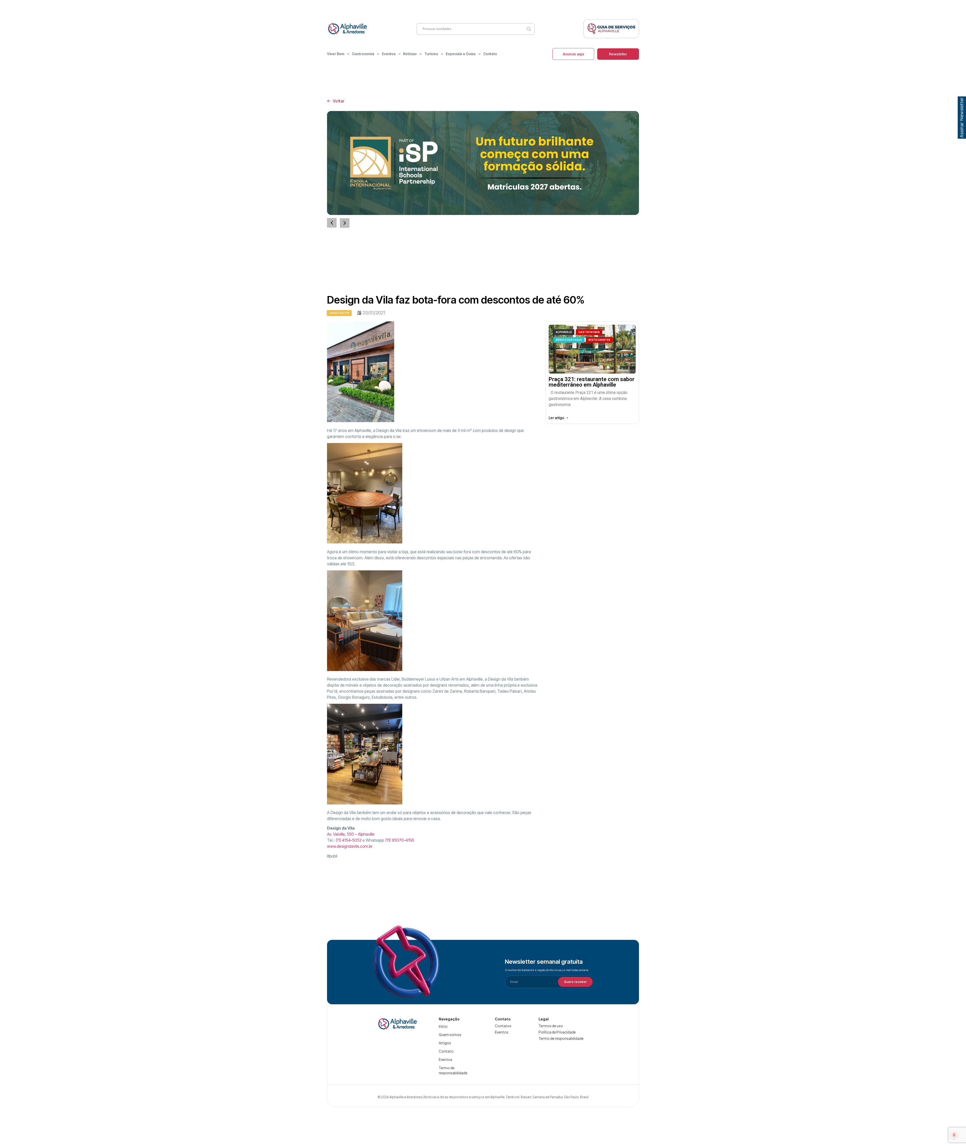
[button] (344, 223)
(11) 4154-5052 (348, 840)
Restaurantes (599, 339)
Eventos (389, 54)
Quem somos (450, 1034)
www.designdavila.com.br (350, 846)
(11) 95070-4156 (399, 840)
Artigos (445, 1043)
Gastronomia (363, 54)
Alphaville (564, 332)
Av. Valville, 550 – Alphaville (351, 834)
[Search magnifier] (528, 28)
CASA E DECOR (339, 312)
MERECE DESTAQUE (569, 339)
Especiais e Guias (461, 54)
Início (443, 1026)
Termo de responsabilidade (453, 1070)
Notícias (410, 54)
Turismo (431, 54)
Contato (490, 54)
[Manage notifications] (954, 1135)
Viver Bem (335, 54)
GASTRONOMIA (589, 332)
